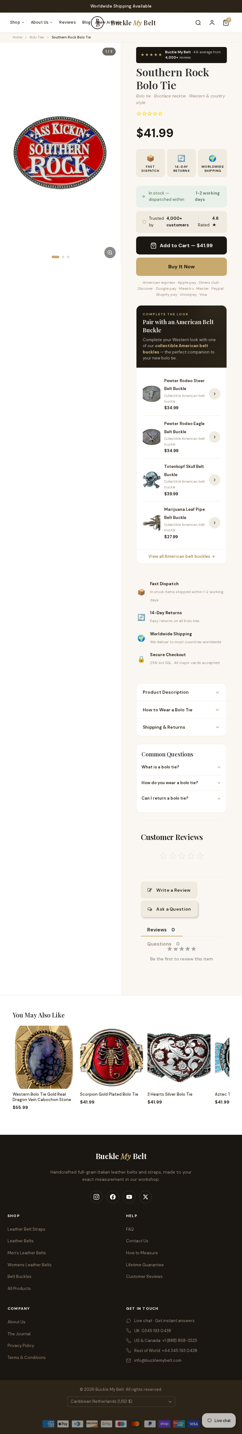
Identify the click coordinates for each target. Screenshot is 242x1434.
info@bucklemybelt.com (158, 1360)
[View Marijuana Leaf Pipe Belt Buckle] (214, 522)
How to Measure (142, 1253)
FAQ (130, 1229)
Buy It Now (181, 266)
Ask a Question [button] (173, 909)
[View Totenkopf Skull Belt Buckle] (214, 480)
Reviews (67, 22)
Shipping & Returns (164, 727)
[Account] (212, 23)
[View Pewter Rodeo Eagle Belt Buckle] (214, 437)
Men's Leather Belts (27, 1253)
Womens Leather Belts (30, 1265)
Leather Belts (21, 1241)
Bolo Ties (37, 37)
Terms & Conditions (27, 1357)
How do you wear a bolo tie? (169, 782)
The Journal (19, 1334)
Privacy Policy (21, 1345)
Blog (86, 22)
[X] (145, 1197)
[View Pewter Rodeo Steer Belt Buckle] (214, 393)
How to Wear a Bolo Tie (168, 710)
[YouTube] (129, 1197)
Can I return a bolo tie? (164, 798)
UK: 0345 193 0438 (152, 1330)
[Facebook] (113, 1197)
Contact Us (137, 1241)
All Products (19, 1288)
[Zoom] (110, 252)
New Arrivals (109, 22)
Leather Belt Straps (26, 1229)
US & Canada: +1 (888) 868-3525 (165, 1340)
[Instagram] (96, 1197)
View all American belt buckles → (181, 556)
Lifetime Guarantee (145, 1265)
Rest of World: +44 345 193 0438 (165, 1350)
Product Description (166, 692)
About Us (40, 22)
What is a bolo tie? (160, 767)
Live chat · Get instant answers (164, 1320)
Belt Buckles (20, 1276)
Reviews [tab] (157, 930)
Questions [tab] (159, 944)
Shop (15, 22)
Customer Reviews (144, 1276)
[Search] (198, 23)
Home (17, 37)
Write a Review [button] (173, 890)
